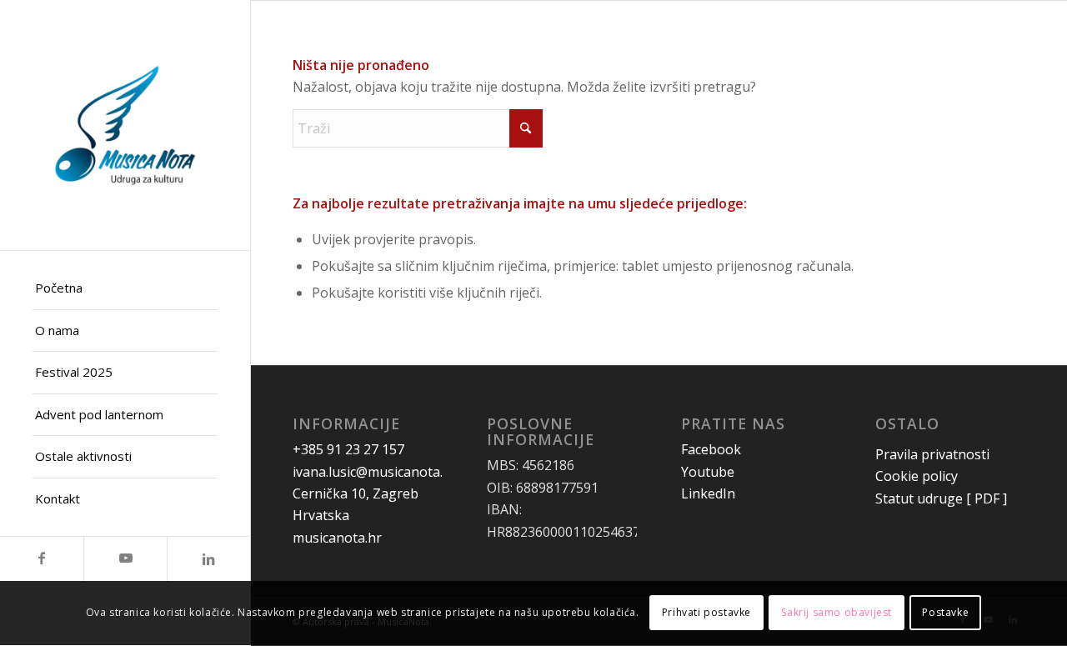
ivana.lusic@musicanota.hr (375, 472)
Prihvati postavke (706, 613)
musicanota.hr (337, 537)
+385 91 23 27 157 (348, 449)
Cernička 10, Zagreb (355, 493)
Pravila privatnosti (932, 454)
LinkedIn (708, 493)
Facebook (711, 449)
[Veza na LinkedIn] (208, 559)
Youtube (707, 472)
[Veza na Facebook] (41, 559)
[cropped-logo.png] (125, 125)
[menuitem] (125, 289)
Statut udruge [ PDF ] (942, 498)
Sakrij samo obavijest (836, 613)
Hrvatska (321, 515)
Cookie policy (916, 476)
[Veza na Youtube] (125, 559)
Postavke (945, 613)
